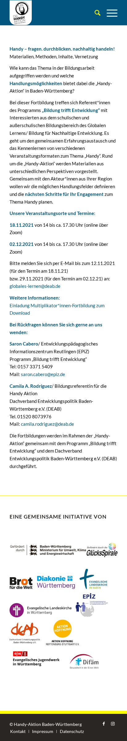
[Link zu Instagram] (112, 723)
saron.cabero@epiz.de (43, 374)
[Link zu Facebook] (103, 723)
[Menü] (108, 12)
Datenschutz (72, 731)
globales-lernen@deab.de (35, 286)
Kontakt (18, 731)
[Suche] (94, 12)
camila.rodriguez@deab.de (47, 424)
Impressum (42, 731)
